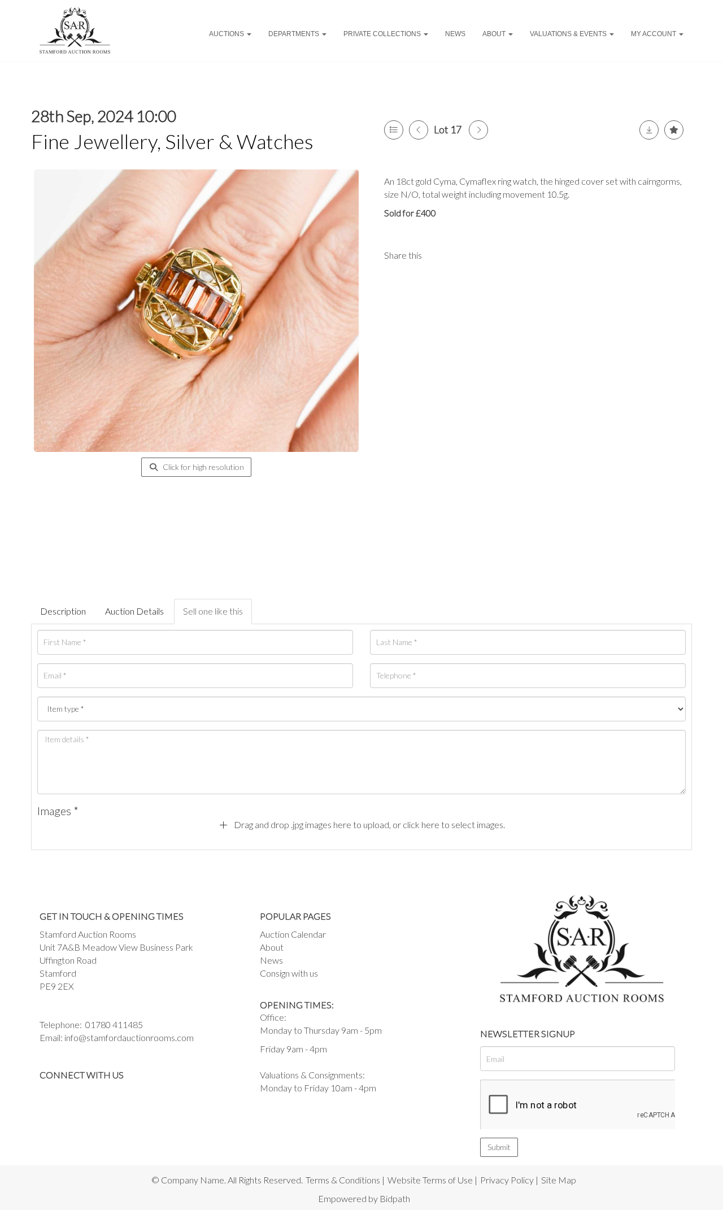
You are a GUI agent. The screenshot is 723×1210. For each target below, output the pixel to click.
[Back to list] (393, 130)
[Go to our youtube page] (96, 1094)
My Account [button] (654, 34)
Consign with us (289, 973)
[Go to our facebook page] (50, 1094)
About (272, 947)
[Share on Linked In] (463, 255)
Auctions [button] (227, 34)
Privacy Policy (507, 1179)
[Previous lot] (418, 130)
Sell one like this (213, 611)
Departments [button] (294, 34)
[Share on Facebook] (440, 255)
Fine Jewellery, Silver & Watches (172, 141)
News (455, 34)
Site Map (558, 1179)
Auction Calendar (293, 934)
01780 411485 (114, 1024)
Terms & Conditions (343, 1179)
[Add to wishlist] (673, 130)
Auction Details (134, 611)
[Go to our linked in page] (73, 1094)
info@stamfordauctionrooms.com (129, 1037)
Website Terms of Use (430, 1179)
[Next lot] (478, 130)
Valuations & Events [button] (569, 34)
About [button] (494, 34)
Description (63, 611)
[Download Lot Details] (649, 130)
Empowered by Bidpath (364, 1198)
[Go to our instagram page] (485, 255)
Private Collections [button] (383, 34)
